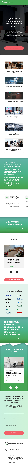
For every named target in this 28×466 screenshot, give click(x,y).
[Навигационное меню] (26, 2)
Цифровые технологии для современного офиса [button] (14, 22)
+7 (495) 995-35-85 (13, 450)
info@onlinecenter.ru (13, 453)
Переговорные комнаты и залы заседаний (14, 117)
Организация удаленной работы (14, 86)
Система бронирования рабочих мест (14, 72)
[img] (14, 65)
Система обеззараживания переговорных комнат (14, 133)
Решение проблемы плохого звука (14, 101)
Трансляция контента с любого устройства (14, 150)
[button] (14, 48)
